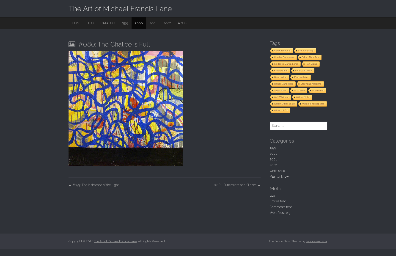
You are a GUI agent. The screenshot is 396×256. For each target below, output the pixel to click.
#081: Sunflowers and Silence (237, 185)
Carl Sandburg (306, 50)
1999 (125, 23)
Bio (91, 23)
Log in (274, 195)
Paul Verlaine (301, 77)
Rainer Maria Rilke (283, 84)
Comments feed (281, 207)
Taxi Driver (299, 90)
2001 (153, 23)
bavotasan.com (316, 241)
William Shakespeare (313, 103)
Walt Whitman (281, 97)
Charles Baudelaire (284, 57)
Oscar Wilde (280, 77)
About (183, 23)
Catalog (108, 23)
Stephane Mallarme (311, 84)
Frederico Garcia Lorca (286, 64)
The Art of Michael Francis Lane (120, 8)
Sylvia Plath (280, 90)
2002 (167, 23)
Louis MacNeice (303, 70)
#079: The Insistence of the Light (94, 185)
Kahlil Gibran (281, 70)
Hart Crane (311, 64)
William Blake (303, 97)
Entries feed (278, 201)
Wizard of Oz (281, 110)
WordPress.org (280, 213)
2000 (139, 23)
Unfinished (318, 90)
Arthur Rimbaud (282, 50)
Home (76, 23)
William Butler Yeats (284, 103)
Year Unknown (280, 176)
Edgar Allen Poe (310, 57)
